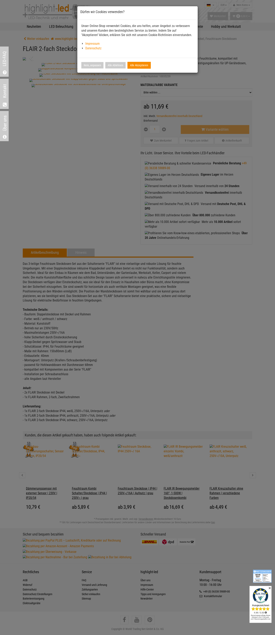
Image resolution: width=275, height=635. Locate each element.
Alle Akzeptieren (139, 65)
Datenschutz (93, 48)
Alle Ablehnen (115, 65)
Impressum (92, 44)
